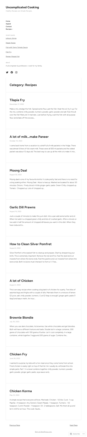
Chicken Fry (18, 354)
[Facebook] (11, 72)
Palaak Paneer (11, 43)
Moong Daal (18, 170)
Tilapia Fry (17, 100)
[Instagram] (16, 72)
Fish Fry (8, 52)
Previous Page (15, 425)
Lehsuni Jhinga (11, 38)
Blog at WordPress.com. (43, 432)
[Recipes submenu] (12, 29)
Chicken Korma (21, 391)
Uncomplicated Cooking (22, 7)
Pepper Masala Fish (13, 56)
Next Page (73, 425)
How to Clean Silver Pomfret (31, 244)
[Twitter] (7, 72)
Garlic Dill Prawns (22, 207)
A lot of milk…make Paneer (29, 137)
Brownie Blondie (21, 317)
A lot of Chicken (21, 281)
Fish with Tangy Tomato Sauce (17, 47)
